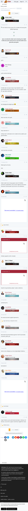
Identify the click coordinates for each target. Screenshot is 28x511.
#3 (26, 70)
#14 (26, 299)
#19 (26, 377)
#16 (26, 331)
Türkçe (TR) (4, 490)
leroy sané (19, 8)
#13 (26, 268)
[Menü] (1, 1)
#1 (26, 24)
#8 (26, 147)
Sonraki (16, 13)
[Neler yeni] (26, 1)
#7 (26, 127)
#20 (26, 417)
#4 (26, 85)
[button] (14, 487)
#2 (26, 57)
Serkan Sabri (4, 8)
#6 (26, 114)
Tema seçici (4, 484)
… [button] (11, 13)
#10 (26, 180)
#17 (26, 348)
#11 (26, 196)
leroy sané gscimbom (5, 10)
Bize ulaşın (3, 493)
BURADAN (23, 477)
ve (10, 320)
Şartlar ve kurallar (4, 496)
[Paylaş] (24, 25)
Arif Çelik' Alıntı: (5, 239)
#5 (26, 101)
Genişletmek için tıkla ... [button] (14, 251)
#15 (26, 314)
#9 (26, 162)
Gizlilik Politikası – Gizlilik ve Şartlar (7, 499)
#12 (26, 236)
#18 (26, 363)
